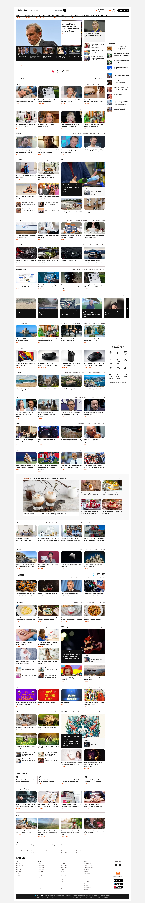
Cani (48, 711)
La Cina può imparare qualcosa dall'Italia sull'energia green (96, 192)
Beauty (37, 160)
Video (57, 15)
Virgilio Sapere (64, 865)
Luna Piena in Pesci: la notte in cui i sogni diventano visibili (96, 744)
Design (72, 323)
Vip (39, 128)
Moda (97, 109)
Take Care (19, 627)
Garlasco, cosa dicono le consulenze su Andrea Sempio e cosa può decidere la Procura (25, 150)
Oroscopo (77, 15)
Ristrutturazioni (87, 323)
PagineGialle (64, 879)
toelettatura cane (80, 848)
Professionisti (95, 845)
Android (73, 269)
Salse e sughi (64, 621)
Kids (17, 687)
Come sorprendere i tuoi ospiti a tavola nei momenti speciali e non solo (70, 832)
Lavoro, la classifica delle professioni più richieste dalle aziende (46, 414)
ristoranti (33, 850)
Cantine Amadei (41, 836)
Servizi (78, 845)
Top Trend (18, 808)
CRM (104, 789)
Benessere (38, 627)
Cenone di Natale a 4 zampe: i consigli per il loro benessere (51, 760)
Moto (87, 244)
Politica (94, 423)
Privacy (48, 897)
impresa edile (18, 848)
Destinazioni (68, 372)
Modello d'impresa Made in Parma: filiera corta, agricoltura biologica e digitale (48, 832)
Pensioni (98, 220)
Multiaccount (18, 875)
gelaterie (33, 846)
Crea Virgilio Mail (123, 10)
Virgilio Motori (20, 245)
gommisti (48, 850)
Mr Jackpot (86, 869)
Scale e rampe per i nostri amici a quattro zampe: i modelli (28, 754)
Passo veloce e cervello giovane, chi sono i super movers (51, 669)
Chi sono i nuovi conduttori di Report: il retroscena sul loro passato (24, 414)
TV (66, 15)
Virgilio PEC (18, 867)
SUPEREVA (108, 895)
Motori (48, 15)
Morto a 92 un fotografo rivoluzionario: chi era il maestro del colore (94, 440)
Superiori (103, 397)
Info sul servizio (33, 12)
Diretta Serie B (21, 65)
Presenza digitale (79, 789)
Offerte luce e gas (58, 17)
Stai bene (18, 646)
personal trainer (95, 850)
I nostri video (20, 296)
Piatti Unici (86, 621)
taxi (47, 846)
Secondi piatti (90, 602)
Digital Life (84, 269)
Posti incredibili (96, 372)
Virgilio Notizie (41, 863)
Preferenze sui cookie (61, 897)
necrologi (78, 852)
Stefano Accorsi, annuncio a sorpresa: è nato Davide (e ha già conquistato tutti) (70, 150)
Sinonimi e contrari (83, 397)
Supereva (19, 549)
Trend (101, 15)
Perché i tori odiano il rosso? (46, 702)
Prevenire (40, 646)
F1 (89, 450)
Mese (91, 711)
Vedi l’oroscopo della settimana (118, 382)
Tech (53, 15)
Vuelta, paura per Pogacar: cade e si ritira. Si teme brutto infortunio (97, 46)
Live (97, 450)
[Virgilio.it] (21, 10)
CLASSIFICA (94, 65)
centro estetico (64, 848)
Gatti (52, 711)
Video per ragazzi (100, 687)
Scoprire (40, 665)
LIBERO (45, 895)
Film (98, 133)
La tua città (86, 881)
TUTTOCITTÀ (82, 895)
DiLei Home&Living (22, 323)
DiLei (17, 109)
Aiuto (17, 881)
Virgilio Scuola (64, 867)
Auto (83, 244)
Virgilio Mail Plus (19, 865)
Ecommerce (98, 789)
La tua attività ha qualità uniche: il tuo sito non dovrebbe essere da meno (71, 806)
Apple (78, 269)
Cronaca (88, 423)
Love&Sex (52, 160)
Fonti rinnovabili (101, 160)
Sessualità (56, 627)
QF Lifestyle (65, 627)
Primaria (92, 397)
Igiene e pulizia (96, 522)
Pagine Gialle (20, 842)
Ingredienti (102, 602)
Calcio (76, 450)
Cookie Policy (53, 897)
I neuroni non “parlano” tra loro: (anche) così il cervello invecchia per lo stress (52, 675)
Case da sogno (64, 323)
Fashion (42, 160)
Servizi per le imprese (23, 789)
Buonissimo (19, 602)
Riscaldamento (49, 522)
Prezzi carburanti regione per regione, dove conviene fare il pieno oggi (121, 55)
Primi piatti (82, 602)
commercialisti (95, 848)
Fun (84, 17)
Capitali (89, 372)
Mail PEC (28, 17)
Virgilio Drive (18, 869)
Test (58, 160)
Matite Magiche (65, 702)
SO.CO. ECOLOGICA (19, 834)
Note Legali (44, 897)
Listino (97, 244)
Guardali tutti (126, 296)
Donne (33, 15)
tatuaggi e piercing (65, 852)
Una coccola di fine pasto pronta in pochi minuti (45, 513)
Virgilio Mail (18, 863)
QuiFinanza (19, 220)
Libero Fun (86, 871)
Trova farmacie (87, 879)
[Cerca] (64, 10)
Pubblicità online (89, 789)
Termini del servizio (40, 12)
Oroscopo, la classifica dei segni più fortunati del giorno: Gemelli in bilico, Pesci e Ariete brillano (71, 740)
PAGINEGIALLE (55, 895)
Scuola (83, 15)
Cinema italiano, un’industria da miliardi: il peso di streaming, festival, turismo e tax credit (71, 655)
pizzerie (32, 852)
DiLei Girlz (19, 160)
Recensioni (102, 269)
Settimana (85, 711)
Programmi (85, 133)
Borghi (103, 372)
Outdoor (103, 323)
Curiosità (103, 244)
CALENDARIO (100, 65)
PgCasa (18, 523)
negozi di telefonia (80, 850)
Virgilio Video (41, 869)
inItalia (92, 15)
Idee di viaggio (76, 372)
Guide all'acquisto (95, 84)
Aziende (85, 577)
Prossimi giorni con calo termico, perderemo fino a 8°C (97, 52)
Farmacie (78, 577)
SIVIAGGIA (91, 895)
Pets (17, 712)
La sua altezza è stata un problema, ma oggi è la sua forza (93, 35)
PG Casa (63, 883)
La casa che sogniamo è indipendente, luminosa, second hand (47, 177)
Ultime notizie (81, 423)
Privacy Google (48, 12)
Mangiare (33, 845)
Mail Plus (21, 17)
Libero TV (40, 886)
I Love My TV (72, 348)
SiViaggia (19, 372)
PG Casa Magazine (65, 884)
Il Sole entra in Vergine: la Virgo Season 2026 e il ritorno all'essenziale (93, 764)
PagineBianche (64, 886)
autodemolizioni (49, 848)
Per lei (103, 84)
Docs (51, 17)
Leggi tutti (102, 627)
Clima (82, 160)
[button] (79, 43)
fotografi (93, 852)
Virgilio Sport (41, 865)
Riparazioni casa (75, 522)
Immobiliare (77, 220)
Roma (20, 574)
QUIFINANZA (96, 895)
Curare (17, 665)
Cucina (17, 621)
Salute (87, 15)
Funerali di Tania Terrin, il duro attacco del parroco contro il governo (24, 440)
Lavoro (103, 220)
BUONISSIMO (102, 895)
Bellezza (63, 103)
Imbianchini (58, 522)
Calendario (18, 877)
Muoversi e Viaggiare (51, 845)
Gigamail (17, 873)
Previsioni (102, 577)
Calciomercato (83, 450)
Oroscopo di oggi (77, 711)
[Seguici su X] (120, 864)
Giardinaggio (96, 323)
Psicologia (45, 627)
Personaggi (92, 133)
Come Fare (18, 128)
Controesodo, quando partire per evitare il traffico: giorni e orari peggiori (69, 312)
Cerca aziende (87, 876)
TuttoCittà (63, 888)
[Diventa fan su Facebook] (116, 864)
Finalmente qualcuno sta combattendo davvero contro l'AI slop (70, 286)
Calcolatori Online (88, 887)
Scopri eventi (87, 877)
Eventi (72, 577)
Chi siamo (39, 897)
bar (31, 848)
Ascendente (102, 711)
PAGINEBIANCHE (76, 895)
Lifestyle (92, 109)
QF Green (64, 160)
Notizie (17, 15)
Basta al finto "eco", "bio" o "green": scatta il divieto (71, 187)
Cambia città (19, 577)
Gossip (62, 15)
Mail (17, 17)
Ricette (71, 15)
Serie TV (103, 133)
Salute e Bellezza (65, 845)
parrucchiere (64, 846)
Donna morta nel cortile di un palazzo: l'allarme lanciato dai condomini (46, 440)
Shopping (63, 863)
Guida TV (74, 133)
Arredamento (78, 323)
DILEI (87, 895)
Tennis (17, 469)
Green (64, 191)
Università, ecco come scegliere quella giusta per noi (28, 204)
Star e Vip (86, 109)
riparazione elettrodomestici (22, 850)
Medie (97, 397)
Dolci (96, 602)
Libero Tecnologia (21, 269)
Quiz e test (102, 549)
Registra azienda (64, 881)
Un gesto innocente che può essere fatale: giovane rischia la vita (97, 58)
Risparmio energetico (86, 522)
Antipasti (76, 602)
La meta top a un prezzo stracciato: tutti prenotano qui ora (121, 75)
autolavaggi (48, 852)
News (79, 133)
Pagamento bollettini (70, 17)
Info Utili (92, 220)
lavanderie (78, 846)
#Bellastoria (88, 39)
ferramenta (18, 846)
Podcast (57, 711)
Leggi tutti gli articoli (117, 478)
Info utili (18, 264)
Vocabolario (86, 883)
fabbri (17, 852)
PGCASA (70, 895)
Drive (33, 17)
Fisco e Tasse (84, 220)
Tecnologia (65, 33)
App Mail (17, 879)
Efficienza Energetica (90, 160)
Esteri (99, 423)
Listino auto (63, 873)
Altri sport (102, 450)
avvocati (93, 846)
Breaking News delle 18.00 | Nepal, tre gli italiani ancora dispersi (47, 312)
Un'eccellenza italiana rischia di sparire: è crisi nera (96, 659)
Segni (95, 711)
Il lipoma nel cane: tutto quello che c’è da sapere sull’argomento (51, 754)
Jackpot (79, 17)
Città (97, 15)
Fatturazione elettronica (42, 17)
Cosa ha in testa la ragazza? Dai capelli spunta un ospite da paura (114, 312)
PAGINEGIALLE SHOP (63, 895)
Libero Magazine (41, 884)
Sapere (107, 15)
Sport (22, 15)
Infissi (103, 522)
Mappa (96, 577)
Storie (103, 423)
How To (91, 269)
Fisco (17, 239)
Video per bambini (89, 687)
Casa (85, 128)
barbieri (62, 850)
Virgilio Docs (18, 871)
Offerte (88, 84)
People (80, 109)
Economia (27, 15)
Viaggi (43, 15)
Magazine (19, 133)
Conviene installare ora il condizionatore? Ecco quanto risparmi (24, 540)
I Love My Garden (90, 348)
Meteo (38, 15)
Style (47, 160)
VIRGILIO (50, 895)
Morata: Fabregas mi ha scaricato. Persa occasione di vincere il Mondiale (48, 467)
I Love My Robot (101, 348)
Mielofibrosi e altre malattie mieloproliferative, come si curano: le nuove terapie (121, 103)
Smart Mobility (64, 875)
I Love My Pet (81, 348)
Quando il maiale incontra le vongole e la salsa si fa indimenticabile (121, 48)
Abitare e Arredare (20, 845)
